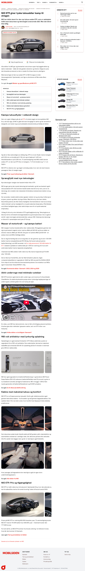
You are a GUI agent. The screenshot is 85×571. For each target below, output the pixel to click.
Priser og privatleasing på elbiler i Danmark (20, 174)
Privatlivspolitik (47, 561)
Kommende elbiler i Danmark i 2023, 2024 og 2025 (23, 268)
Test (38, 2)
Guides (61, 2)
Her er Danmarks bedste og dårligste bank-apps (69, 135)
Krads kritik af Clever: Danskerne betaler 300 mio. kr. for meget (71, 156)
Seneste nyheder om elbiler (26, 8)
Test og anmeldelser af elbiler (17, 535)
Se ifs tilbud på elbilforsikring (16, 388)
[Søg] (82, 2)
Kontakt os (46, 557)
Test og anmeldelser (28, 557)
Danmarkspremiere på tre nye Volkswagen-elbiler (70, 124)
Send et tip (67, 554)
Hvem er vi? (46, 554)
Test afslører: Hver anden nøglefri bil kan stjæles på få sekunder (71, 163)
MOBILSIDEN (6, 2)
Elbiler (44, 2)
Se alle (80, 10)
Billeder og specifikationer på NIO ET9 (24, 83)
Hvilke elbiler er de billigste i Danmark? (19, 332)
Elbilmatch (52, 2)
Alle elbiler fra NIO (13, 478)
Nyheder (31, 2)
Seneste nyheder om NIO (43, 8)
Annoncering (46, 559)
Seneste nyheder (12, 8)
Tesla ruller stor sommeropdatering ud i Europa (68, 159)
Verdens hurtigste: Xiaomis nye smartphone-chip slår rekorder (70, 131)
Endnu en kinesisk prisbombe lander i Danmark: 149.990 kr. (69, 138)
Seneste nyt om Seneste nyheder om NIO (12, 541)
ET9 (23, 119)
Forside (3, 8)
